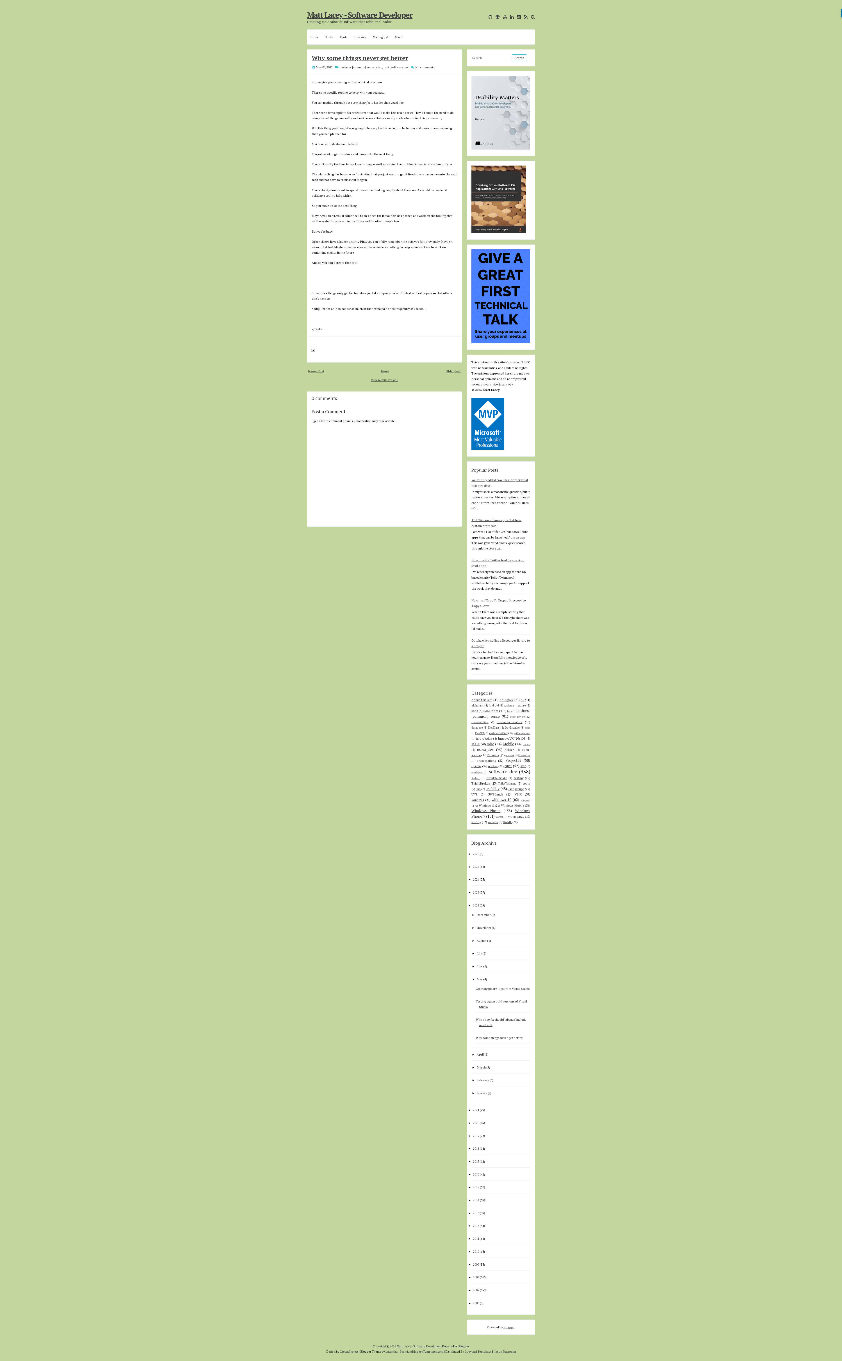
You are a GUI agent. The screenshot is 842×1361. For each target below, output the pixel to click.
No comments (425, 67)
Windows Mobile (512, 805)
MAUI (475, 744)
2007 (476, 1290)
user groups (516, 789)
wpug (520, 816)
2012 (476, 1226)
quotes (493, 766)
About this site (481, 700)
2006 (476, 1303)
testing (519, 778)
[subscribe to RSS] (525, 17)
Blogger (508, 1327)
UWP (474, 794)
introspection (484, 738)
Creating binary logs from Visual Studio (503, 988)
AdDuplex (506, 700)
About (398, 37)
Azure (522, 705)
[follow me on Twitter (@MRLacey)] (484, 17)
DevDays (493, 728)
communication (480, 722)
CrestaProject (349, 1352)
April (480, 1054)
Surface (475, 778)
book (474, 711)
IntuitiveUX (506, 738)
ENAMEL (480, 733)
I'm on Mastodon (505, 1352)
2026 (476, 854)
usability (492, 788)
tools (526, 783)
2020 (476, 1123)
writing (476, 822)
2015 (476, 1187)
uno (478, 789)
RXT (523, 766)
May (480, 979)
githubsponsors (522, 733)
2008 (476, 1277)
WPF (509, 816)
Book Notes (491, 711)
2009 (476, 1264)
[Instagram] (518, 17)
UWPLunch (495, 794)
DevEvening (512, 728)
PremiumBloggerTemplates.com (421, 1352)
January (482, 1093)
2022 (476, 905)
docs (527, 727)
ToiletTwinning (507, 783)
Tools (344, 37)
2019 (476, 1136)
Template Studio (496, 778)
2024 (476, 879)
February (483, 1080)
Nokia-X (509, 750)
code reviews (517, 716)
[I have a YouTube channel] (504, 17)
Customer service (510, 722)
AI (522, 700)
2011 (476, 1238)
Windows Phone (485, 810)
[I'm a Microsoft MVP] (496, 17)
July (479, 953)
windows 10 (501, 799)
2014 (476, 1200)
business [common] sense (357, 67)
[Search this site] (532, 17)
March (481, 1067)
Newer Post (316, 371)
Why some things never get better (360, 58)
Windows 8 (486, 805)
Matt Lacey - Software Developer (359, 15)
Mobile (508, 744)
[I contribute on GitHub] (489, 17)
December (484, 915)
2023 (476, 892)
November (484, 928)
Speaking (360, 37)
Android (494, 705)
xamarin (493, 822)
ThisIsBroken (480, 783)
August (482, 940)
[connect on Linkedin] (511, 17)
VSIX (518, 794)
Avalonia (509, 705)
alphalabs (477, 705)
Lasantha (391, 1352)
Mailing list (380, 37)
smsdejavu (477, 772)
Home (314, 37)
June (480, 966)
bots (509, 711)
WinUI (499, 816)
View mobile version (384, 380)
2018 (476, 1148)
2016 (476, 1174)
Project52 (513, 760)
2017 (476, 1161)
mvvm (526, 744)
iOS (523, 738)
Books (329, 37)
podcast (509, 755)
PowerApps (524, 755)
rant (386, 67)
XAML (507, 822)
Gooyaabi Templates (478, 1352)
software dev (400, 67)
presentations (486, 760)
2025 (476, 867)
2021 (476, 1110)
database (477, 728)
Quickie (476, 766)
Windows (477, 800)
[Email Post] (312, 350)
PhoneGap (493, 755)
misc (379, 67)
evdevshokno (498, 733)
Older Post (453, 371)
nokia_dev (485, 749)
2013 (476, 1213)
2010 (476, 1251)
